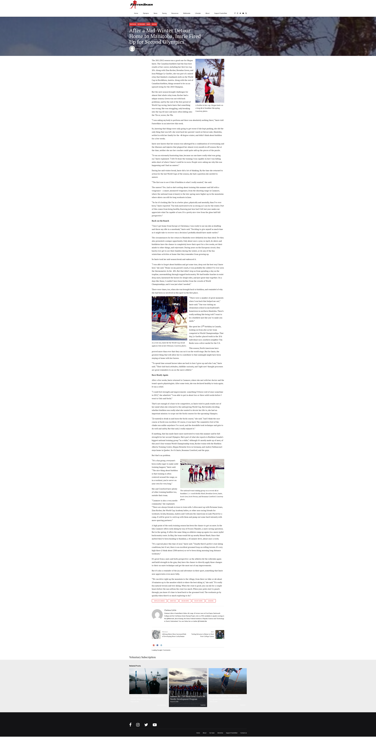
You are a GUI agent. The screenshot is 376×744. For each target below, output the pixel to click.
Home (136, 13)
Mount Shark (198, 601)
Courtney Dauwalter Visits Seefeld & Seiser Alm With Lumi (147, 697)
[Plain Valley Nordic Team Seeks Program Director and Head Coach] (227, 681)
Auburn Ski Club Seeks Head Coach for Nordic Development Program (187, 697)
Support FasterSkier (220, 13)
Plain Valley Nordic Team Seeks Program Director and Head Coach (225, 697)
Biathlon (133, 24)
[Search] (246, 13)
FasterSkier (203, 705)
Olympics (146, 13)
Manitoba (173, 601)
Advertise (220, 733)
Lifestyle (198, 13)
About (207, 13)
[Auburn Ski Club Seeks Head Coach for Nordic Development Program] (187, 687)
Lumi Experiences (161, 705)
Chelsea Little (139, 49)
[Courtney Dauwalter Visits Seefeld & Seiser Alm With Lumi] (148, 681)
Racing (164, 13)
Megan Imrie (185, 601)
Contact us (243, 733)
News (155, 13)
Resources (174, 13)
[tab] (154, 645)
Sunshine (210, 601)
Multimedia (186, 13)
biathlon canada (159, 601)
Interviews (141, 24)
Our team (212, 733)
